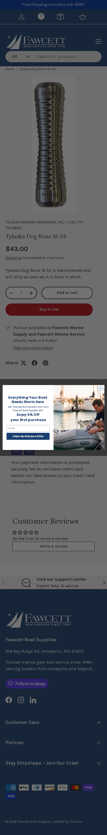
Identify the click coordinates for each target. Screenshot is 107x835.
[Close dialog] (101, 388)
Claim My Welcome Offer (28, 436)
